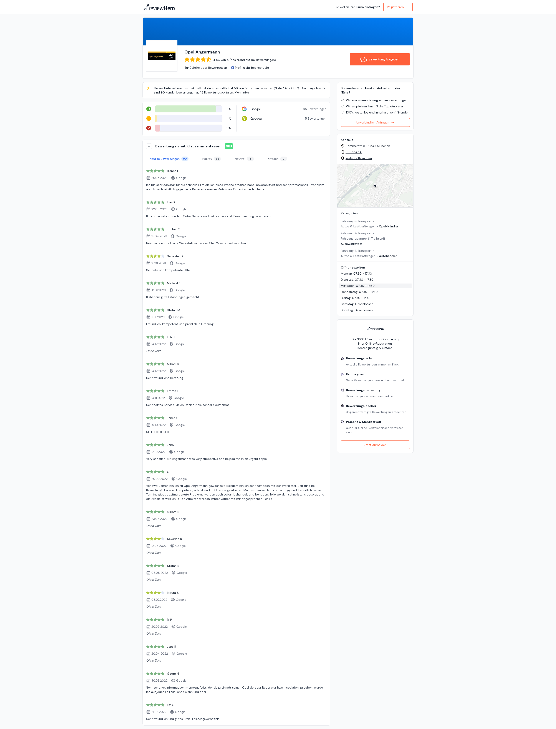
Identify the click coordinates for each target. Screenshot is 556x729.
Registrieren (395, 7)
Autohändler (388, 256)
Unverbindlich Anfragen (372, 122)
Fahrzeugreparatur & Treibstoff (363, 238)
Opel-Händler (388, 226)
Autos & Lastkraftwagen (358, 226)
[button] (375, 185)
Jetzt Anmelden (375, 445)
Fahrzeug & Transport (356, 221)
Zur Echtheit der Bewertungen (205, 68)
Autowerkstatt (351, 244)
